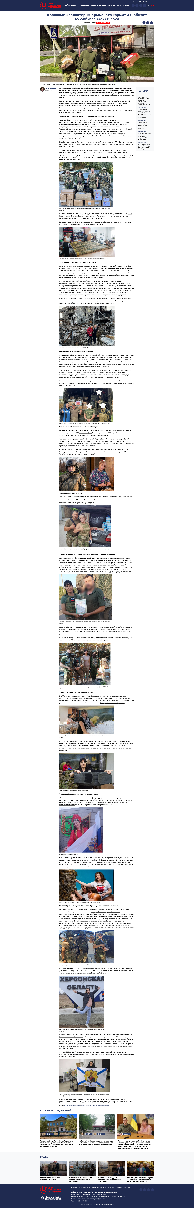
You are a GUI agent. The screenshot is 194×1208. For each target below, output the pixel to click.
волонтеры (91, 1105)
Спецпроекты (111, 1187)
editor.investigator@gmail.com (95, 1199)
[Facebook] (144, 22)
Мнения (126, 5)
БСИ (133, 2)
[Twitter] (147, 22)
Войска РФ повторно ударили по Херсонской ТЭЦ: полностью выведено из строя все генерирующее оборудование (144, 113)
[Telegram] (151, 22)
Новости (74, 5)
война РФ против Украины (72, 1105)
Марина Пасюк (50, 88)
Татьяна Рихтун (49, 1134)
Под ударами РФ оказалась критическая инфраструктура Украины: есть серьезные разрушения (145, 125)
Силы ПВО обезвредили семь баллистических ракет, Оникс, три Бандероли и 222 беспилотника (144, 136)
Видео (93, 5)
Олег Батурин (126, 1134)
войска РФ (84, 1105)
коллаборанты (100, 1105)
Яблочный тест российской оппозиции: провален (50, 1178)
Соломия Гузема (87, 1134)
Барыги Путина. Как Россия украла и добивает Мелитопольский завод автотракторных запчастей (140, 1179)
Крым (107, 1105)
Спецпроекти (116, 5)
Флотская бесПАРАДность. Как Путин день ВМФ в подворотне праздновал (109, 1179)
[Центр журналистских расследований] (51, 5)
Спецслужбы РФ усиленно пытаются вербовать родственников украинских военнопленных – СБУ (144, 100)
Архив (144, 2)
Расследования (103, 5)
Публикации (84, 5)
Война (67, 5)
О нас (139, 2)
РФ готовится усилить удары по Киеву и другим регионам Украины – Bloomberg (145, 147)
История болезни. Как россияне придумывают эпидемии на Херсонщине (81, 1179)
